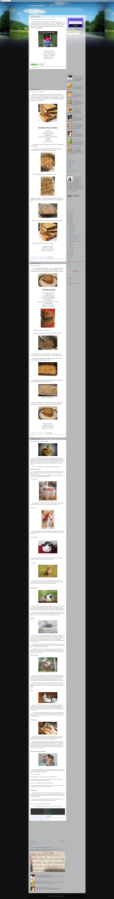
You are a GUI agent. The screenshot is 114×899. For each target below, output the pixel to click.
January (71, 249)
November (72, 226)
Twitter (52, 52)
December (72, 225)
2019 (70, 220)
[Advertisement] (48, 79)
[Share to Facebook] (41, 64)
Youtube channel (50, 813)
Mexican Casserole (35, 265)
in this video (51, 23)
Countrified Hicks (36, 5)
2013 (70, 255)
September (72, 229)
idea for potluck (47, 258)
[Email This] (38, 64)
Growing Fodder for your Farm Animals (54, 806)
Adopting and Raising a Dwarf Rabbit (39, 441)
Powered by (72, 29)
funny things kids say (57, 66)
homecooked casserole (38, 434)
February (72, 247)
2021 (70, 217)
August (71, 231)
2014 (70, 254)
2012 (70, 257)
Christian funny (43, 66)
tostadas (32, 435)
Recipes (69, 159)
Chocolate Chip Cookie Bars (37, 91)
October (71, 228)
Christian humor (50, 66)
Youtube (38, 26)
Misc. (69, 172)
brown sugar (50, 132)
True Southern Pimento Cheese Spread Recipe (77, 124)
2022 (70, 215)
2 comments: (40, 62)
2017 (70, 223)
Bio (68, 169)
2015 (70, 252)
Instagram (52, 55)
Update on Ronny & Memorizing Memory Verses (41, 847)
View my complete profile (72, 191)
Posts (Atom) (38, 843)
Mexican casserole (58, 434)
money (72, 277)
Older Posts (62, 841)
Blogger (63, 896)
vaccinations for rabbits (42, 819)
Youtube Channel (52, 53)
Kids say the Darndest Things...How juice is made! (42, 19)
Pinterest (52, 50)
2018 (70, 222)
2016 (70, 251)
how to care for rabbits (47, 817)
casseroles (45, 268)
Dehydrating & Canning (72, 161)
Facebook (50, 809)
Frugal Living (70, 166)
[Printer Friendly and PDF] (34, 65)
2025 (70, 214)
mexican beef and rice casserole (49, 434)
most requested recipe (54, 258)
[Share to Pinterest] (42, 64)
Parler (51, 58)
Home (48, 841)
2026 (70, 212)
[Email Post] (44, 62)
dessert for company (37, 98)
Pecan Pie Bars (49, 243)
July (71, 232)
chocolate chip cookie (50, 94)
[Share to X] (40, 64)
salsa (53, 298)
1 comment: (40, 816)
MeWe (52, 56)
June (71, 234)
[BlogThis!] (39, 64)
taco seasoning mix (49, 304)
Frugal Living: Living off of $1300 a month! (77, 76)
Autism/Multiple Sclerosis (72, 171)
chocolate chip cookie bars (39, 258)
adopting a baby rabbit (38, 817)
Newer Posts (34, 841)
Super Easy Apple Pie (77, 100)
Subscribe (75, 25)
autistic (48, 21)
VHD (48, 819)
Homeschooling (71, 164)
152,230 (75, 271)
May (71, 244)
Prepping (69, 165)
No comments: (41, 257)
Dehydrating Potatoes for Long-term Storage (77, 148)
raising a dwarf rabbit (55, 817)
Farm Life (69, 168)
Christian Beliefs (71, 162)
